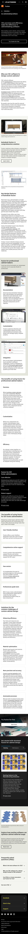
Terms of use (3, 927)
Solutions (6, 11)
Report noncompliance (6, 925)
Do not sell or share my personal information (10, 921)
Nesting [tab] (5, 748)
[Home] (10, 2)
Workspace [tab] (15, 748)
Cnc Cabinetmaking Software (9, 14)
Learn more (6, 161)
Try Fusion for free (14, 41)
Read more (6, 847)
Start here (14, 724)
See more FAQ (5, 885)
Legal (2, 929)
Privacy (2, 919)
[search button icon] (22, 2)
